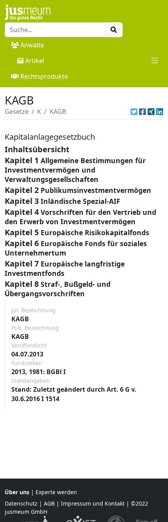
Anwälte (32, 45)
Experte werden (56, 492)
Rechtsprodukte (44, 76)
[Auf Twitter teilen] (134, 111)
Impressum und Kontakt (93, 503)
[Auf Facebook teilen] (142, 111)
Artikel (34, 60)
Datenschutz (21, 503)
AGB (49, 503)
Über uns (17, 492)
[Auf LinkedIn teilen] (159, 111)
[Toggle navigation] (154, 61)
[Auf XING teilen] (151, 111)
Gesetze (17, 111)
